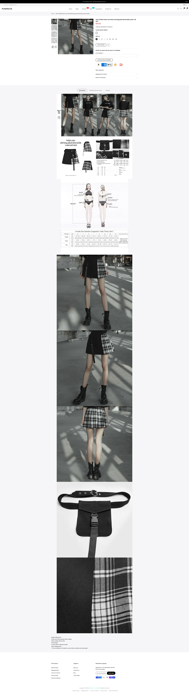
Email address (100, 53)
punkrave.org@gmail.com (11, 4)
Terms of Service (55, 673)
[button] (117, 74)
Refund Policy (54, 667)
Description (82, 90)
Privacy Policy (54, 675)
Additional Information (95, 90)
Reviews (108, 90)
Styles (77, 9)
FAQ (74, 673)
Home (70, 9)
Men (92, 8)
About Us (117, 9)
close (3, 1)
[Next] (91, 36)
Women (85, 8)
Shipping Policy (55, 670)
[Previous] (61, 36)
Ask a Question (100, 70)
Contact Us (108, 9)
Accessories (100, 8)
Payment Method (55, 678)
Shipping (98, 27)
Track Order (76, 675)
